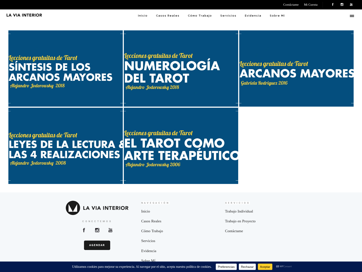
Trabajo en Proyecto (240, 221)
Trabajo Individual (239, 211)
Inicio (143, 15)
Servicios (228, 15)
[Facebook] (332, 4)
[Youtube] (110, 230)
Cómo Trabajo (200, 15)
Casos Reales (168, 15)
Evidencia (253, 15)
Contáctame (234, 231)
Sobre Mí (277, 15)
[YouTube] (351, 4)
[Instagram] (341, 4)
